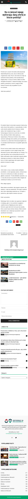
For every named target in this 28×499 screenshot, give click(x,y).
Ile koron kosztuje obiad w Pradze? (9, 358)
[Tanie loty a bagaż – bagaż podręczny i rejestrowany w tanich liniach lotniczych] (4, 449)
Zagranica (3, 353)
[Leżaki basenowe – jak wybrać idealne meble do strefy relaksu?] (4, 279)
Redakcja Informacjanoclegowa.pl (14, 20)
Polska (2, 334)
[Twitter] (16, 437)
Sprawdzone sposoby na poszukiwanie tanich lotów (7, 233)
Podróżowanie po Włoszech (6, 367)
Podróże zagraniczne (14, 457)
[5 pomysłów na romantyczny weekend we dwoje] (4, 265)
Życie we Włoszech (5, 479)
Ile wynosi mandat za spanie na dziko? (10, 365)
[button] (26, 2)
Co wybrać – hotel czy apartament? (21, 233)
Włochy (2, 484)
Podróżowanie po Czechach (7, 488)
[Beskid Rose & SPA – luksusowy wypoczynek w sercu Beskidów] (4, 272)
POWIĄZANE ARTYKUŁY (7, 257)
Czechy (2, 360)
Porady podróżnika (14, 8)
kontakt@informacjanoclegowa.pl (14, 433)
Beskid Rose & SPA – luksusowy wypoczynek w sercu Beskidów (18, 272)
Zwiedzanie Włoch (5, 475)
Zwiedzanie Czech (5, 486)
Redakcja (7, 360)
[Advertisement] (14, 34)
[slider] (5, 217)
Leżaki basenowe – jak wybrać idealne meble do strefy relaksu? (17, 279)
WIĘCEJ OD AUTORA (7, 259)
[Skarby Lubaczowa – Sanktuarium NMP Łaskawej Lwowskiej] (4, 456)
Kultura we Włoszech (6, 490)
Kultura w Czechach (5, 481)
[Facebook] (12, 437)
